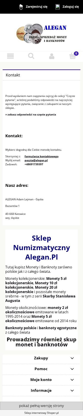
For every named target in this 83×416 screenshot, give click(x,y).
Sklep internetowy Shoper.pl (41, 413)
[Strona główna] (41, 32)
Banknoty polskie (20, 327)
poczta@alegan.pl (36, 160)
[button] (10, 56)
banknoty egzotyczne (58, 327)
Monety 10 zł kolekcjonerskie (31, 285)
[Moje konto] (52, 56)
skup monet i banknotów (46, 342)
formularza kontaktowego (41, 156)
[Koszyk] (72, 55)
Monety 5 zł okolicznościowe (28, 318)
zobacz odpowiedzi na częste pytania (32, 114)
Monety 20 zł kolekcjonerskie (31, 289)
